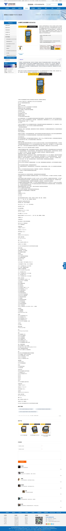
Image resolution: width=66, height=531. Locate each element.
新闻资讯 (20, 8)
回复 (61, 469)
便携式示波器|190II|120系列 (13, 15)
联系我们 (56, 0)
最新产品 (13, 512)
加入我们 (5, 519)
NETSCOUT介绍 (52, 512)
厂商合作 (5, 522)
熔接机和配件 (7, 25)
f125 (26, 415)
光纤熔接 (33, 8)
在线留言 (60, 0)
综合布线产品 (7, 60)
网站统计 (35, 529)
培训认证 (26, 517)
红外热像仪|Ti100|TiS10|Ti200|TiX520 (8, 53)
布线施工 (26, 522)
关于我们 (53, 0)
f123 (22, 415)
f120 (19, 415)
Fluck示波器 (31, 415)
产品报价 (26, 512)
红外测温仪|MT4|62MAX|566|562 (11, 50)
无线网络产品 (7, 32)
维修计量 (26, 518)
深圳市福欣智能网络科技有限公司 (16, 527)
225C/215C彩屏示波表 (23, 435)
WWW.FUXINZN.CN (23, 529)
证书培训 (33, 512)
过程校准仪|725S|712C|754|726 (11, 55)
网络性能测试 (7, 29)
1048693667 (10, 71)
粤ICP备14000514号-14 (29, 529)
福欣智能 (7, 512)
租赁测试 (39, 8)
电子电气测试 (48, 14)
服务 (46, 8)
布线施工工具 (7, 34)
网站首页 (7, 8)
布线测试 (26, 519)
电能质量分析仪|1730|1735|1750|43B (7, 46)
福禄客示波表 (36, 415)
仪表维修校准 (46, 512)
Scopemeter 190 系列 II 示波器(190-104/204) (45, 436)
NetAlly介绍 (59, 512)
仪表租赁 (26, 521)
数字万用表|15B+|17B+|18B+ (10, 43)
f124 (24, 415)
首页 (40, 14)
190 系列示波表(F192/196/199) (34, 435)
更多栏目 (5, 523)
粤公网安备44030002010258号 (46, 529)
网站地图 (38, 529)
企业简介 (13, 8)
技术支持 (5, 521)
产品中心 (26, 8)
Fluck (28, 415)
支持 (52, 8)
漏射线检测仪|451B (9, 41)
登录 (44, 42)
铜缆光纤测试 (7, 27)
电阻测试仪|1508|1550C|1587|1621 (8, 49)
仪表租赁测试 (39, 512)
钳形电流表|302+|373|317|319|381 (11, 39)
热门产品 (20, 512)
